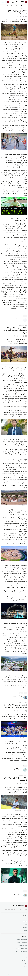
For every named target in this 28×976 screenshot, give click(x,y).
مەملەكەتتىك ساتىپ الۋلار (21, 951)
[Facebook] (18, 16)
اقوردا (8, 6)
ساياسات (25, 921)
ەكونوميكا (25, 927)
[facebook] (20, 909)
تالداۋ (25, 924)
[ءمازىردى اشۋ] (2, 2)
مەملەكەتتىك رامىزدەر (22, 945)
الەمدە (25, 930)
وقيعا (16, 6)
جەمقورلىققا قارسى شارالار (21, 948)
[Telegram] (20, 16)
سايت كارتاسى (23, 960)
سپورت (24, 316)
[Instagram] (26, 16)
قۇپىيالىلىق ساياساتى (22, 942)
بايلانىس (25, 963)
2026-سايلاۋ (20, 6)
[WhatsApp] (23, 16)
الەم (25, 693)
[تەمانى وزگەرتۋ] (7, 2)
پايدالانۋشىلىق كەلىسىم (22, 939)
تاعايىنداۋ (12, 6)
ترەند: (25, 5)
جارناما (25, 967)
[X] (15, 16)
